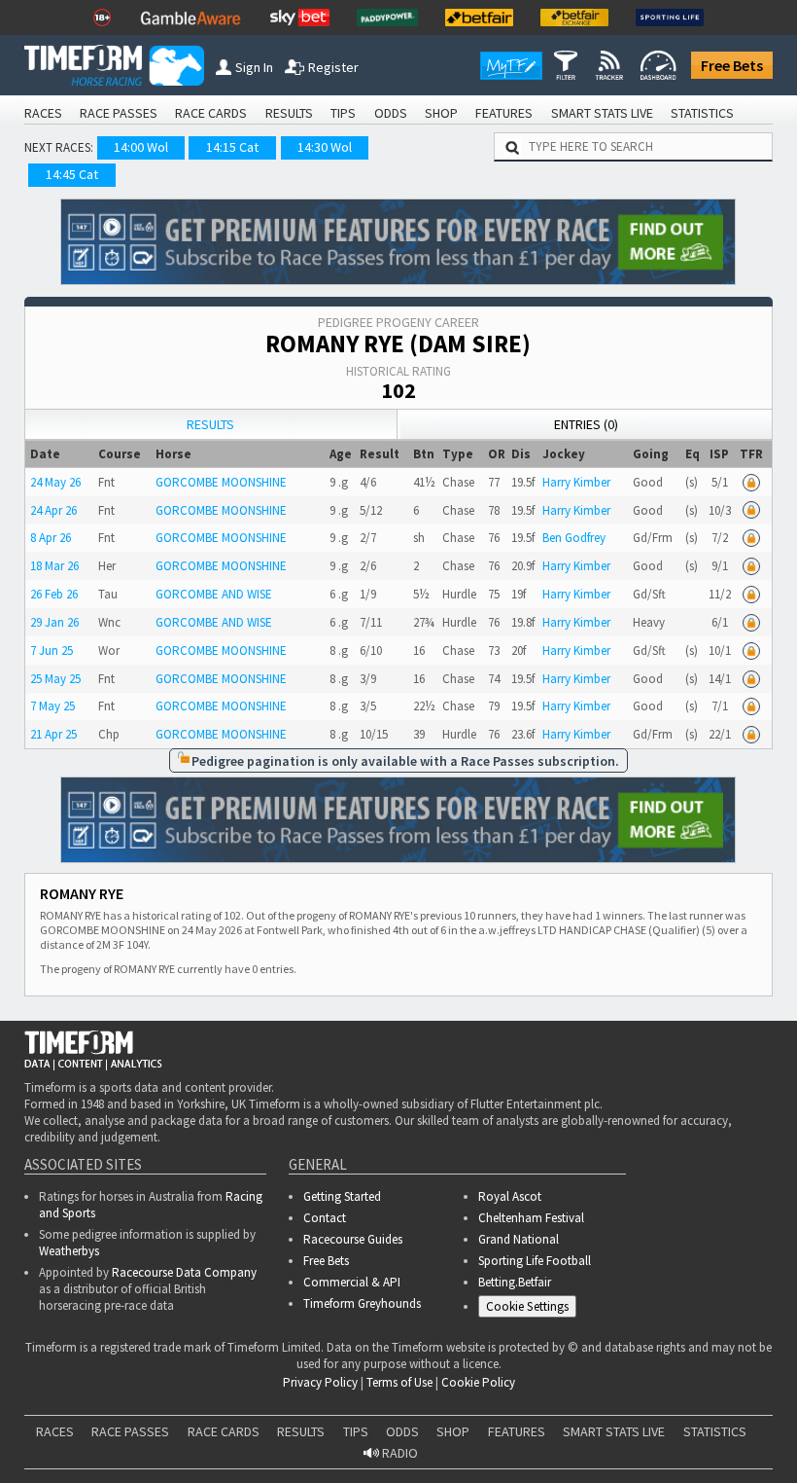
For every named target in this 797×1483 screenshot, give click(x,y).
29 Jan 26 (54, 622)
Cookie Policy (266, 1417)
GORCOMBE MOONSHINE (221, 482)
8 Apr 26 (50, 537)
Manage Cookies (532, 1309)
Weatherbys (69, 1251)
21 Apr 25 (53, 734)
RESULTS (289, 113)
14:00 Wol (141, 147)
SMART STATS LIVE (602, 113)
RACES (43, 113)
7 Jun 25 (51, 650)
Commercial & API (351, 1282)
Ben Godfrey (574, 537)
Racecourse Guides (352, 1239)
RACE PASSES (118, 113)
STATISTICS (702, 113)
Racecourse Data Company (184, 1272)
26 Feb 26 (54, 594)
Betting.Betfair (514, 1282)
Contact (324, 1218)
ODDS (390, 113)
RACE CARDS (211, 113)
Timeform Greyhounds (362, 1303)
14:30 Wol (324, 147)
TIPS (343, 113)
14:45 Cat (72, 174)
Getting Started (342, 1196)
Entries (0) (586, 424)
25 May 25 (55, 678)
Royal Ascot (509, 1196)
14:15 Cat (232, 147)
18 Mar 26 (54, 566)
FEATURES (504, 113)
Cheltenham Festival (531, 1218)
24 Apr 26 (53, 510)
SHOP (441, 113)
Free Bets (732, 65)
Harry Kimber (576, 482)
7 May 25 (52, 706)
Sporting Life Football (534, 1260)
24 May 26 (55, 482)
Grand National (518, 1239)
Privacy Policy (402, 1417)
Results (210, 424)
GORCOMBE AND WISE (214, 594)
